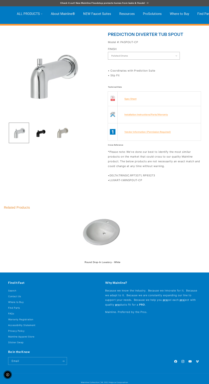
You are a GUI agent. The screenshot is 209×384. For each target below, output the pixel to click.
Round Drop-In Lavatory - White (103, 262)
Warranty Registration (20, 319)
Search (12, 290)
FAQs (11, 313)
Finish (112, 48)
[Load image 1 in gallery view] (19, 133)
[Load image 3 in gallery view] (62, 133)
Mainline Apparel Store (21, 336)
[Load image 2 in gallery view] (40, 133)
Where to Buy (16, 302)
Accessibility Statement (21, 325)
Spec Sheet (130, 98)
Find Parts (14, 307)
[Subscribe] (63, 361)
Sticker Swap (16, 342)
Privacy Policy (16, 330)
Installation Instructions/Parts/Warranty (146, 114)
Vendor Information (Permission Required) (147, 132)
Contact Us (14, 296)
